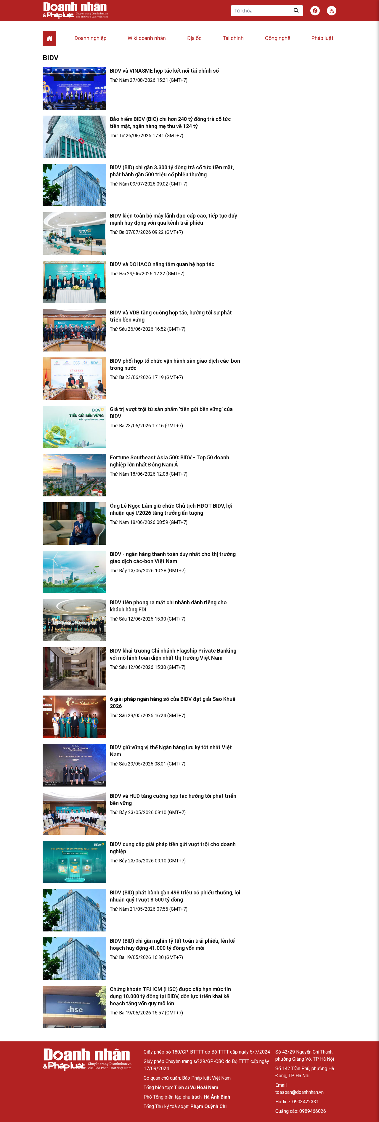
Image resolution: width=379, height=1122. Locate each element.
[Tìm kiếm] (296, 10)
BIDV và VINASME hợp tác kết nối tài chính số (164, 71)
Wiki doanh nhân (147, 38)
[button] (331, 10)
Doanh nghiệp (91, 38)
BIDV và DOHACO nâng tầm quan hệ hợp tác (162, 264)
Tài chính (233, 38)
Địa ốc (194, 38)
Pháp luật (322, 38)
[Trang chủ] (87, 1060)
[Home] (49, 38)
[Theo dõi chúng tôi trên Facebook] (315, 10)
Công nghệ (277, 38)
